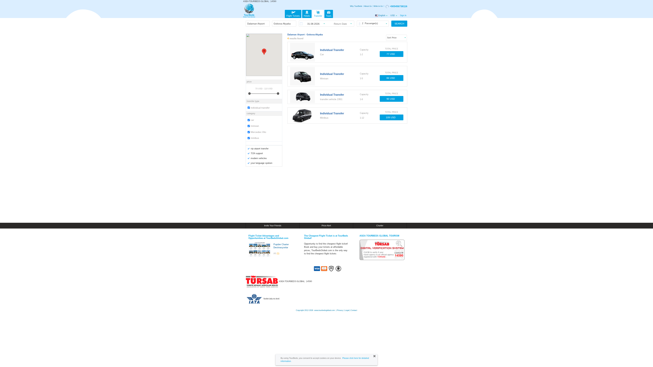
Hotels (307, 16)
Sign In (403, 15)
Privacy (340, 310)
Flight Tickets (293, 16)
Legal (347, 310)
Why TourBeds (356, 6)
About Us (368, 6)
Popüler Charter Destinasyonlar (281, 246)
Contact (354, 310)
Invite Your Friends (272, 225)
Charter (379, 225)
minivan (255, 126)
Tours (328, 16)
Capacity (364, 49)
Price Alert (326, 225)
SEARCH (399, 23)
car (252, 120)
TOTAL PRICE (391, 49)
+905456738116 (398, 6)
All (276, 253)
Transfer (318, 16)
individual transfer (260, 107)
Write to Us (378, 6)
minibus (255, 138)
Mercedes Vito (258, 132)
